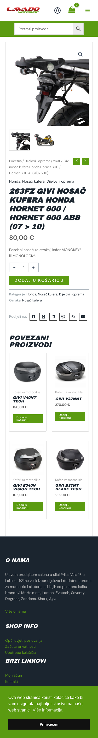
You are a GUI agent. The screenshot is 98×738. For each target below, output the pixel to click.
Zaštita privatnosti (20, 646)
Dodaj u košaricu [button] (22, 418)
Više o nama (15, 611)
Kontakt (11, 681)
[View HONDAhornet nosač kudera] (19, 140)
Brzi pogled (28, 383)
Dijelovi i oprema (37, 161)
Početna (15, 161)
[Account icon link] (57, 10)
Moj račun (13, 675)
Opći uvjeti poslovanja (23, 640)
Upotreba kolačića (20, 652)
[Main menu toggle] (87, 10)
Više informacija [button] (47, 710)
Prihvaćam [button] (49, 724)
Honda (14, 181)
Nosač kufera (33, 181)
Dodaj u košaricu (39, 280)
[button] (80, 54)
